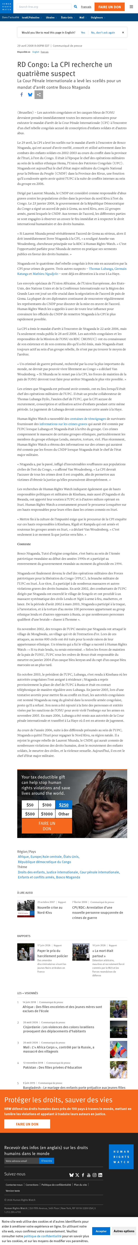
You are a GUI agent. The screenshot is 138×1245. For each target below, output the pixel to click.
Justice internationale (62, 872)
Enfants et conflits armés (36, 877)
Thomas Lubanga (101, 268)
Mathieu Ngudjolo (45, 273)
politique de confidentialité (42, 1236)
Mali (81, 17)
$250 (64, 805)
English (36, 51)
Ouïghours (97, 17)
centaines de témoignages (88, 418)
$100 (47, 805)
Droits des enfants (31, 872)
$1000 (47, 814)
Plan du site (80, 1184)
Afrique (23, 856)
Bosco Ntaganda (68, 877)
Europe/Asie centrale (46, 856)
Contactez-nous (14, 1184)
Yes (83, 32)
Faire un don (109, 6)
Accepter (101, 1231)
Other (63, 814)
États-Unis (67, 17)
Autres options (124, 1231)
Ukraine (50, 17)
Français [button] (86, 7)
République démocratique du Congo (44, 861)
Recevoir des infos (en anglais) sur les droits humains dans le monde (46, 1150)
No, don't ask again (103, 32)
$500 (30, 814)
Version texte (13, 1190)
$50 (30, 805)
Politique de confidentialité (56, 1184)
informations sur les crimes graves (63, 424)
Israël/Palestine (30, 17)
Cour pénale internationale (99, 872)
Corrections (32, 1184)
